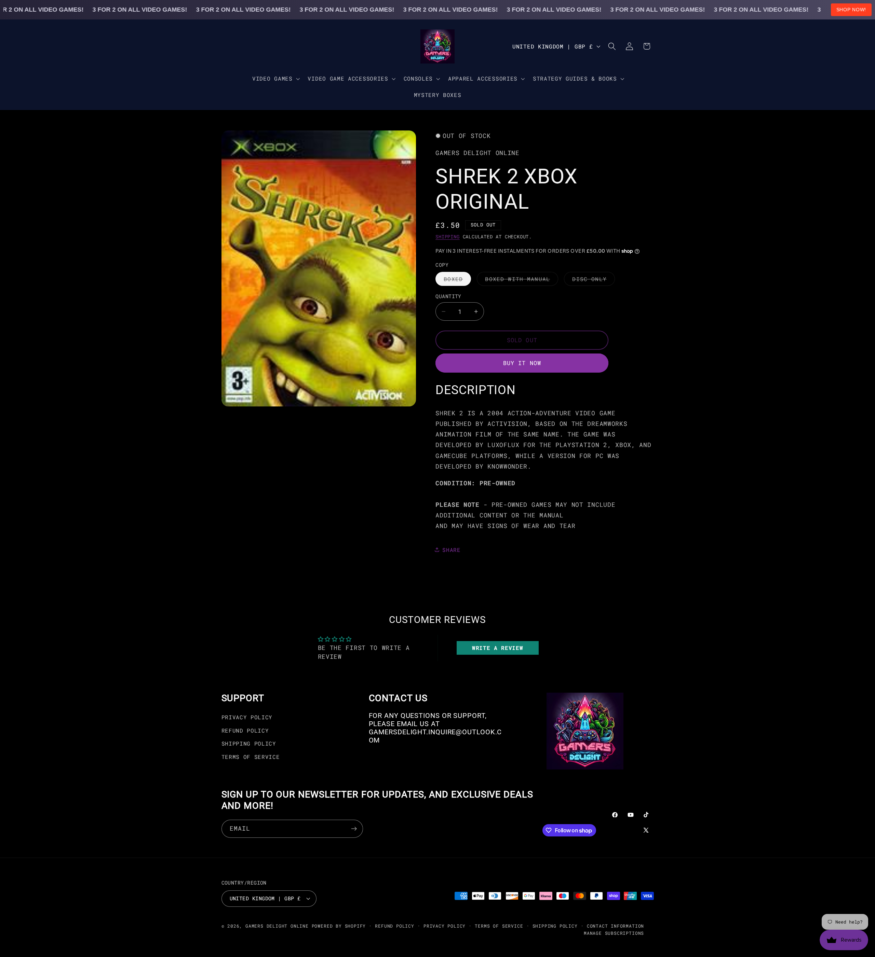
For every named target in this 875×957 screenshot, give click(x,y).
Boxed (457, 280)
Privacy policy (444, 926)
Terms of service (499, 926)
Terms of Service (250, 756)
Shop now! (851, 9)
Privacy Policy (247, 717)
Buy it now (522, 363)
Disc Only (593, 280)
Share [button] (451, 549)
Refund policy (394, 926)
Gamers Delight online (277, 926)
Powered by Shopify (339, 926)
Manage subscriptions (614, 933)
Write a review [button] (497, 647)
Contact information (615, 926)
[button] (275, 78)
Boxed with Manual (521, 280)
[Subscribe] (354, 829)
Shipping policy (555, 926)
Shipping (447, 237)
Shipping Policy (248, 743)
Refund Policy (245, 730)
